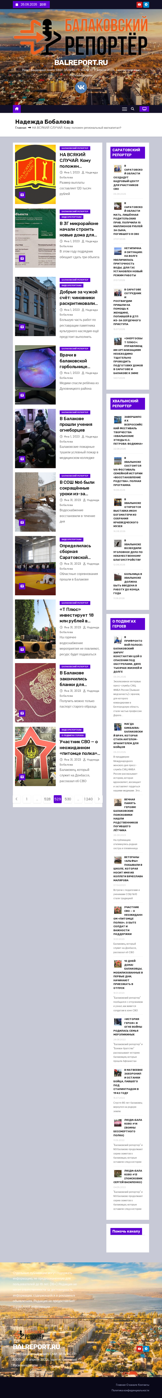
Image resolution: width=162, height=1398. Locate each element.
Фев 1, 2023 (72, 172)
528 (47, 799)
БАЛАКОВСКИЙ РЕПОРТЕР (75, 148)
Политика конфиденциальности (130, 1390)
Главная (20, 128)
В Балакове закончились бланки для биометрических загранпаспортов (78, 684)
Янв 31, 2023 (73, 500)
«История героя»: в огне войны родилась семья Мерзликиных (127, 1027)
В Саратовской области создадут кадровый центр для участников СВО (128, 177)
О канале (131, 1385)
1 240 (88, 799)
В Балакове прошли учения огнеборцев (76, 424)
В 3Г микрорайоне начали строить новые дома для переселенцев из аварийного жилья (79, 235)
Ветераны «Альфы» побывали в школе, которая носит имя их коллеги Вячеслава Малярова (128, 869)
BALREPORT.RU (81, 62)
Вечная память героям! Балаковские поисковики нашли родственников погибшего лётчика (125, 815)
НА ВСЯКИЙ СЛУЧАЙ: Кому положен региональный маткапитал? (75, 166)
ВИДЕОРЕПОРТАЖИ (71, 217)
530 (68, 799)
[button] (133, 109)
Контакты (143, 1385)
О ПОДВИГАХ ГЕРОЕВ (73, 735)
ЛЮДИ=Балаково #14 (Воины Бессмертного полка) (127, 1127)
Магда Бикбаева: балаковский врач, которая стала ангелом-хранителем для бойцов (128, 735)
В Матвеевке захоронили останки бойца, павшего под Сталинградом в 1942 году (128, 1081)
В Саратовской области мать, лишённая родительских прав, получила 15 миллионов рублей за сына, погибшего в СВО (128, 218)
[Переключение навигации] (124, 109)
